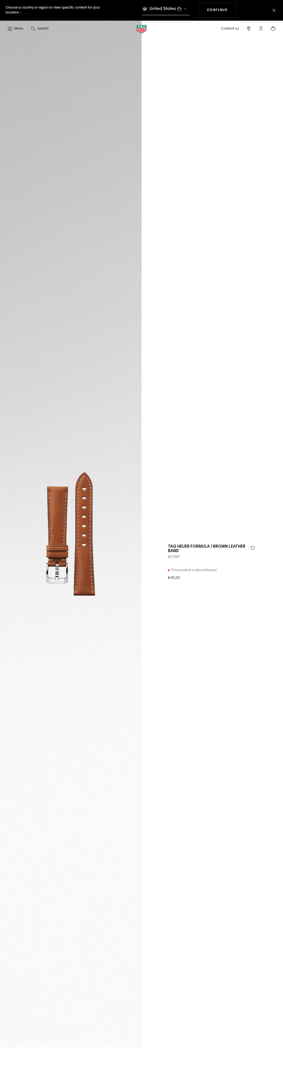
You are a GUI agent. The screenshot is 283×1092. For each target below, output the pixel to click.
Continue (221, 10)
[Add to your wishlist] (252, 548)
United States (162, 9)
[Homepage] (141, 29)
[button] (260, 28)
